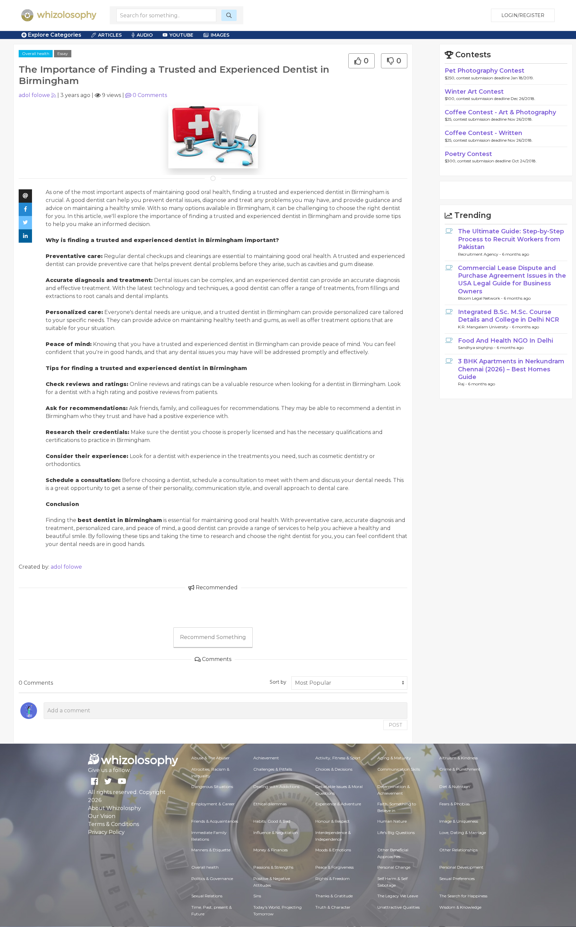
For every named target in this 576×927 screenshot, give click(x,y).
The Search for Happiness (463, 895)
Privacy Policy (106, 832)
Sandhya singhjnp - (477, 347)
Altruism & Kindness (458, 757)
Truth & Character (332, 907)
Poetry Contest (468, 154)
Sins (257, 895)
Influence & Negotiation (275, 832)
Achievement (266, 757)
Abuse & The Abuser (210, 757)
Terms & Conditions (113, 824)
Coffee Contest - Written (483, 133)
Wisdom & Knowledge (460, 907)
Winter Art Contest (474, 91)
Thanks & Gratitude (334, 895)
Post (395, 725)
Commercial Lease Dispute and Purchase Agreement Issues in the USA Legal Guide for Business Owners (512, 279)
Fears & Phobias (454, 803)
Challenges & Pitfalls (272, 769)
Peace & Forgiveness (334, 867)
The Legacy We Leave (397, 895)
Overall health (35, 53)
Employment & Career (213, 803)
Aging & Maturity (394, 757)
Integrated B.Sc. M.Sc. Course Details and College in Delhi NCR (508, 315)
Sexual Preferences (457, 878)
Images (220, 35)
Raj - (463, 383)
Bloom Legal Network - (481, 298)
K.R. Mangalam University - (485, 326)
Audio (145, 35)
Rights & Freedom (332, 878)
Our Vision (101, 816)
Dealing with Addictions (276, 786)
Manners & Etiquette (210, 849)
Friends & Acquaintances (214, 821)
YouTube (181, 35)
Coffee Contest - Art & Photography (500, 112)
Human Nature (392, 821)
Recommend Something (213, 637)
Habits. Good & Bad (271, 821)
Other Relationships (458, 849)
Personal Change (393, 867)
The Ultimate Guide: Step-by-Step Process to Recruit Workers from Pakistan (511, 239)
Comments (150, 95)
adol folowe (34, 95)
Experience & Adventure (338, 803)
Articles (110, 35)
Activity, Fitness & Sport (338, 757)
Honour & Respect (332, 821)
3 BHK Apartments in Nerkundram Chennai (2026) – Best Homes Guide (511, 369)
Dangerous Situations (212, 786)
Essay (62, 53)
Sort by (278, 682)
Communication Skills (398, 769)
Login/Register (522, 15)
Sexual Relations (206, 895)
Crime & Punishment (459, 769)
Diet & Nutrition (454, 786)
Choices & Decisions (333, 769)
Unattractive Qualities (398, 907)
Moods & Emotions (333, 849)
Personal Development (461, 867)
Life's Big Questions (396, 832)
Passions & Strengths (273, 867)
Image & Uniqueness (458, 821)
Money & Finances (270, 849)
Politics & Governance (212, 878)
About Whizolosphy (114, 808)
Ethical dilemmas (270, 803)
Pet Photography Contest (484, 70)
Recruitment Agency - (480, 254)
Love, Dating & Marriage (462, 832)
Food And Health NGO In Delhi (505, 340)
